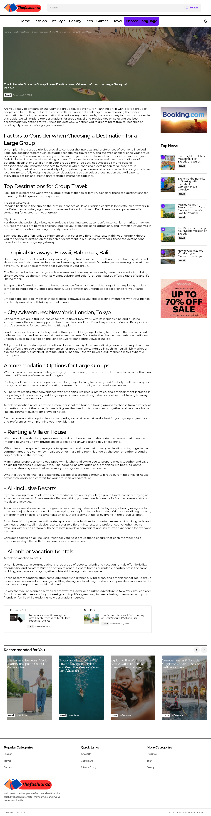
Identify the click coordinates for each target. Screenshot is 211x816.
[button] (205, 21)
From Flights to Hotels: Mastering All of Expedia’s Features (191, 159)
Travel (8, 95)
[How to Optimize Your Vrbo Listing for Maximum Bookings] (168, 256)
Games (8, 767)
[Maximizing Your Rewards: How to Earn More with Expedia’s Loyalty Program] (168, 210)
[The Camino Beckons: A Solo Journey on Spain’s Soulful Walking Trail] (28, 688)
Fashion (8, 754)
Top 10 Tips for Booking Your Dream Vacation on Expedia (192, 231)
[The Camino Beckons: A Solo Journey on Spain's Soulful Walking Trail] (115, 619)
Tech (30, 626)
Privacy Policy (88, 767)
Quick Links (90, 747)
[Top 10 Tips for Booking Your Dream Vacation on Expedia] (168, 234)
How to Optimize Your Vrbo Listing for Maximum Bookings (191, 253)
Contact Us (87, 760)
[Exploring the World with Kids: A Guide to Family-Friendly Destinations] (131, 688)
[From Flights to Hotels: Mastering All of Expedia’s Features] (168, 162)
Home (6, 32)
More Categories (159, 747)
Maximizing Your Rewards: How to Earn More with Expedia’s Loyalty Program (191, 208)
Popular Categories (18, 747)
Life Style (152, 754)
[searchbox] (115, 7)
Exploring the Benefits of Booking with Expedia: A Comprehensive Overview (191, 184)
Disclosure (20, 812)
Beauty (150, 767)
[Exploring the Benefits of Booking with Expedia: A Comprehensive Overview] (168, 184)
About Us (86, 754)
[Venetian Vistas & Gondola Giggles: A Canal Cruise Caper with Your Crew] (183, 688)
